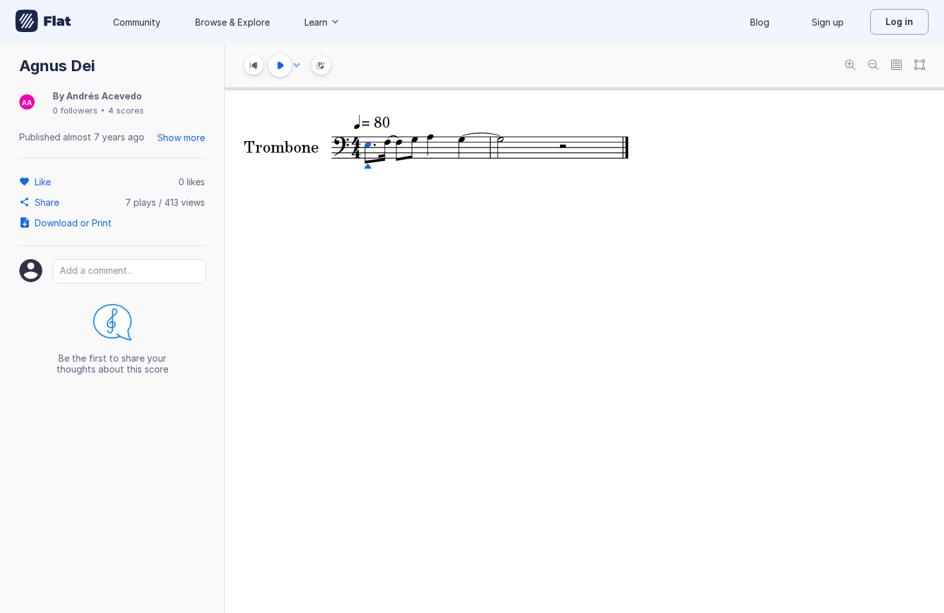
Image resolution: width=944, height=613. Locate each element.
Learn (316, 22)
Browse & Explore (232, 22)
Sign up (828, 22)
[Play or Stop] (280, 65)
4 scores (126, 110)
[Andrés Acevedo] (27, 103)
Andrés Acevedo (104, 95)
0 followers (75, 110)
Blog (759, 22)
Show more (181, 137)
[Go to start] (253, 65)
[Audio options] (297, 65)
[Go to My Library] (43, 22)
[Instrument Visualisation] (321, 65)
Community (137, 22)
